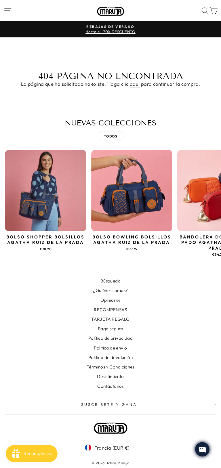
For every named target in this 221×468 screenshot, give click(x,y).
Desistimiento (110, 376)
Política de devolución (110, 357)
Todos (110, 136)
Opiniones (110, 300)
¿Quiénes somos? (110, 290)
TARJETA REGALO (110, 319)
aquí (135, 84)
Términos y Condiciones (110, 367)
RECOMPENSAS (110, 309)
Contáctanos (110, 386)
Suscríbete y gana (109, 404)
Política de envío (110, 348)
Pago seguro (110, 328)
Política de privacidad (110, 338)
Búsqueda (110, 281)
